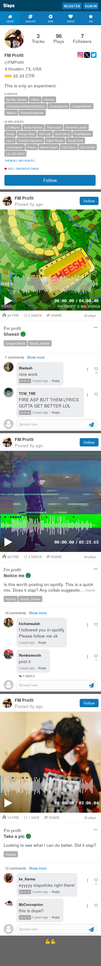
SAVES (35, 315)
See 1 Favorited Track (23, 168)
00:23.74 (25, 917)
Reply (56, 381)
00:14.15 (25, 892)
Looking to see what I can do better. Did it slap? (50, 845)
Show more (36, 357)
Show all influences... (21, 160)
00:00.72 (25, 381)
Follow (50, 180)
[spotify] (23, 334)
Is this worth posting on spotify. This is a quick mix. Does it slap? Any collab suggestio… (49, 587)
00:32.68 (25, 412)
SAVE (34, 817)
